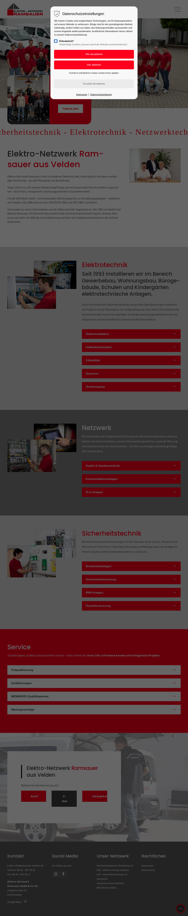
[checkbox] (55, 41)
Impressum (81, 94)
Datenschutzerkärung (101, 94)
